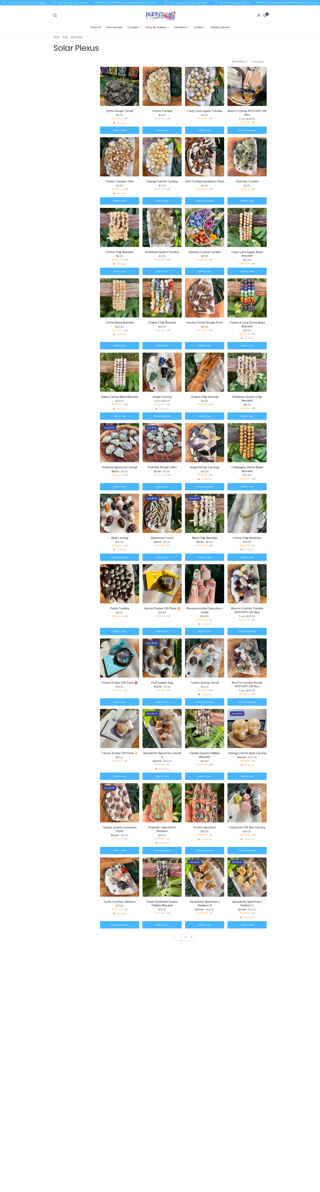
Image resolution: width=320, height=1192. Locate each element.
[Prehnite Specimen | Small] (119, 442)
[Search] (55, 15)
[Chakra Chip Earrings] (204, 372)
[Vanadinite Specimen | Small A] (162, 728)
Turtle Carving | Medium (119, 901)
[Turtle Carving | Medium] (119, 877)
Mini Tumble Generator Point (204, 181)
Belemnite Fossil (162, 538)
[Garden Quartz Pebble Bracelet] (204, 728)
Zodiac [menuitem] (198, 27)
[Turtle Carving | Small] (204, 658)
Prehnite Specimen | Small (119, 467)
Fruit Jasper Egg (162, 682)
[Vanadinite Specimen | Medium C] (247, 877)
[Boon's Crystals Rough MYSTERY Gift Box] (247, 658)
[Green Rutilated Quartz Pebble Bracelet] (162, 877)
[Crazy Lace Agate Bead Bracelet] (247, 227)
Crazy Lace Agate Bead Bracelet (247, 254)
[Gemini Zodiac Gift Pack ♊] (162, 583)
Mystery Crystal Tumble (204, 252)
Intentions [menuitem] (180, 27)
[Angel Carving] (162, 372)
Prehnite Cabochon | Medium (162, 829)
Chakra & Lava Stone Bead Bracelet (247, 324)
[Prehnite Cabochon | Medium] (162, 802)
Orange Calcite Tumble (162, 181)
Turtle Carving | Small (204, 682)
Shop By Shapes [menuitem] (156, 27)
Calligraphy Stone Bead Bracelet (247, 469)
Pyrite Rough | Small (119, 111)
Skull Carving (119, 538)
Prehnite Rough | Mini (162, 467)
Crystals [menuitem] (133, 27)
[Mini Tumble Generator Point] (204, 156)
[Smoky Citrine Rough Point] (204, 297)
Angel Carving (162, 396)
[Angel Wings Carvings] (204, 442)
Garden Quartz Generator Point (120, 829)
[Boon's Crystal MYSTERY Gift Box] (247, 86)
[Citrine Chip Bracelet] (119, 227)
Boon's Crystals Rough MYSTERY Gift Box (247, 684)
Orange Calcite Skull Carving (247, 753)
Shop (65, 36)
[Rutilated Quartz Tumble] (162, 227)
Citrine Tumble (162, 111)
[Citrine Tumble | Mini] (119, 156)
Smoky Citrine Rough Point (204, 322)
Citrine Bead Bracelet (119, 322)
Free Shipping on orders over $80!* (174, 2)
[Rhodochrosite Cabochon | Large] (204, 583)
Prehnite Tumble (247, 181)
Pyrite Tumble (119, 608)
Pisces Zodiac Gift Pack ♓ (120, 682)
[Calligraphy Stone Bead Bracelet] (247, 442)
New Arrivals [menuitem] (114, 27)
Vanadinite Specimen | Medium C (247, 903)
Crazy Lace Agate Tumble (204, 111)
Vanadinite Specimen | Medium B (205, 903)
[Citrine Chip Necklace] (247, 513)
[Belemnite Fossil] (162, 513)
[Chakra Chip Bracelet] (162, 297)
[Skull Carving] (119, 513)
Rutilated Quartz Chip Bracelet (247, 398)
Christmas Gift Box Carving (247, 827)
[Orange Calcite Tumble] (162, 156)
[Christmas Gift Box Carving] (247, 802)
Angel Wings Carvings (205, 467)
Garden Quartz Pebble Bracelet (205, 755)
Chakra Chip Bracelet (162, 322)
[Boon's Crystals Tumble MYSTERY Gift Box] (247, 583)
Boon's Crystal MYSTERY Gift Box (247, 112)
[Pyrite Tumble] (119, 583)
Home (56, 36)
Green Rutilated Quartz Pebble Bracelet (162, 903)
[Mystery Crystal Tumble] (204, 227)
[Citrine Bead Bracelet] (119, 297)
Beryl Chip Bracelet (204, 538)
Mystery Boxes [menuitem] (220, 27)
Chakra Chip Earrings (204, 396)
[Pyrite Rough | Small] (119, 86)
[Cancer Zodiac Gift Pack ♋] (119, 728)
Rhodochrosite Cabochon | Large (204, 610)
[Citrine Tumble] (162, 86)
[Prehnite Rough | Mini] (162, 442)
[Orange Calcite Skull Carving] (247, 728)
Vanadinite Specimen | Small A (162, 755)
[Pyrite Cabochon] (204, 802)
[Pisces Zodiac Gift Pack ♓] (119, 658)
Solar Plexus (76, 36)
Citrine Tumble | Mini (120, 181)
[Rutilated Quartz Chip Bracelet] (247, 372)
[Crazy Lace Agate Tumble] (204, 86)
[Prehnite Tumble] (247, 156)
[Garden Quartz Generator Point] (119, 802)
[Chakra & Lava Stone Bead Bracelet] (247, 297)
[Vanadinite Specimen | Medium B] (204, 877)
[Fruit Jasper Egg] (162, 658)
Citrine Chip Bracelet (119, 252)
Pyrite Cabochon (204, 827)
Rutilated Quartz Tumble (162, 252)
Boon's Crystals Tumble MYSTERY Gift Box (247, 610)
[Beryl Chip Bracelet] (204, 513)
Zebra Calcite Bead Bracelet (119, 396)
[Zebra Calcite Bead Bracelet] (119, 372)
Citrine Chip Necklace (247, 538)
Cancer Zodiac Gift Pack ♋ (119, 753)
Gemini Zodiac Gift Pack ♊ (162, 608)
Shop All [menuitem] (95, 27)
